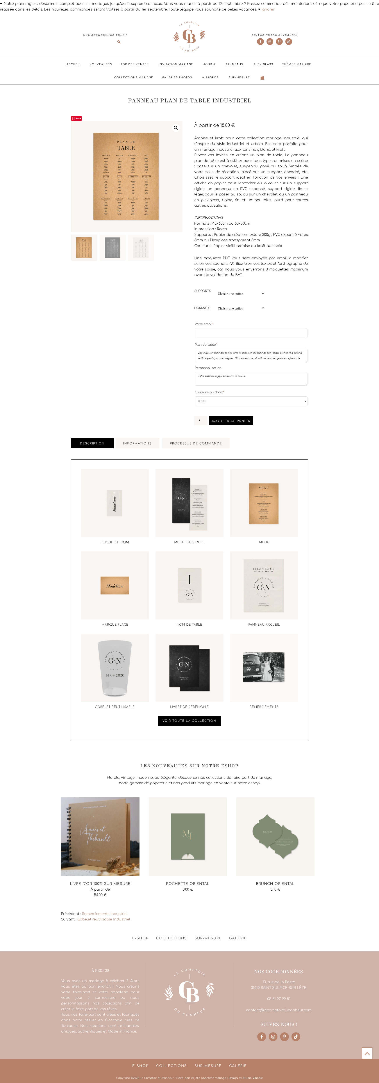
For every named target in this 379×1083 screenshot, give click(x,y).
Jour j (209, 64)
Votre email (204, 324)
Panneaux (234, 64)
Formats (202, 308)
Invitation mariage (176, 64)
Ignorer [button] (268, 9)
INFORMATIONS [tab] (137, 443)
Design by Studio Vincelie (246, 1077)
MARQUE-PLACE (115, 625)
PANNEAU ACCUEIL (264, 625)
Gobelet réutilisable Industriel (103, 919)
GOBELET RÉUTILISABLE (115, 707)
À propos (210, 77)
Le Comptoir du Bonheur (189, 36)
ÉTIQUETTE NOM (115, 542)
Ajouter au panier (231, 421)
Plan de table (206, 344)
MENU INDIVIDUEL (189, 542)
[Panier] (262, 77)
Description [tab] (92, 443)
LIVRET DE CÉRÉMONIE (189, 707)
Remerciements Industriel (104, 914)
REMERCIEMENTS (264, 707)
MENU (264, 542)
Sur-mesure (239, 77)
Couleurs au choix (209, 392)
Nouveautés (100, 64)
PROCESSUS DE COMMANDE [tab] (196, 443)
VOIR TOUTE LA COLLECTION (189, 720)
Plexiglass (263, 64)
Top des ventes (135, 64)
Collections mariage (133, 77)
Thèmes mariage (296, 64)
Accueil (73, 64)
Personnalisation (208, 368)
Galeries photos (177, 77)
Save (78, 118)
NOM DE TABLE (189, 625)
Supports (202, 291)
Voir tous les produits (80, 905)
